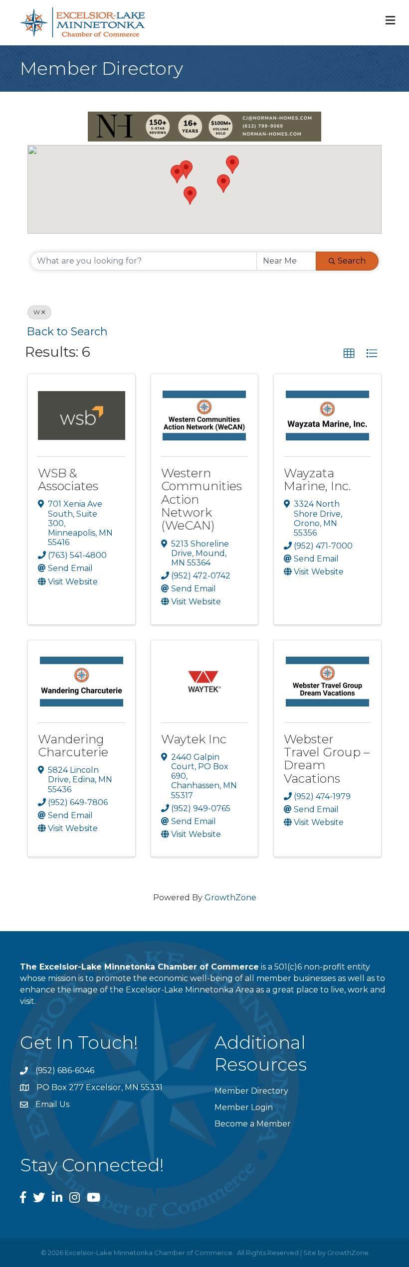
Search (352, 261)
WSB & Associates (68, 479)
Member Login (243, 1107)
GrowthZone (230, 897)
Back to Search (67, 331)
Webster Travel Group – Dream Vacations (327, 759)
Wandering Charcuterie (73, 745)
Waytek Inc (193, 739)
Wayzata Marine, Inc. (317, 479)
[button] (223, 183)
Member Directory (251, 1091)
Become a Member (252, 1123)
